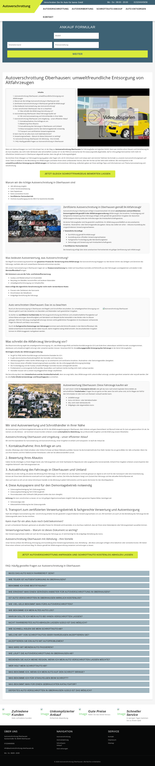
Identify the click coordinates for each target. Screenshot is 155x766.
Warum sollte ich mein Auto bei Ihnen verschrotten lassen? (45, 616)
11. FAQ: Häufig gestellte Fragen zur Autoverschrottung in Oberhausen (38, 141)
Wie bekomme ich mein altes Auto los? (31, 610)
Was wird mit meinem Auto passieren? (31, 647)
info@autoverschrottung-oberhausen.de (19, 748)
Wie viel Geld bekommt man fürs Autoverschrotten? (40, 604)
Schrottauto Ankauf (61, 744)
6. (14, 113)
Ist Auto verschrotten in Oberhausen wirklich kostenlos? (44, 598)
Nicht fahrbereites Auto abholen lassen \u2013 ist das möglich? (47, 623)
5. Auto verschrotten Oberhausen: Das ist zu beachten (32, 109)
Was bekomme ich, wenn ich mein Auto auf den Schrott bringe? (46, 672)
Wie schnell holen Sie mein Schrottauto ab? (35, 629)
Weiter (78, 54)
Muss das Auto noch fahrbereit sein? (31, 573)
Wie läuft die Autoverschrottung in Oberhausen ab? (41, 653)
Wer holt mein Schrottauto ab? (27, 666)
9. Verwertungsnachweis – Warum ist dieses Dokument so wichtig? (37, 136)
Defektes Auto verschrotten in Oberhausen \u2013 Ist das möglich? (50, 690)
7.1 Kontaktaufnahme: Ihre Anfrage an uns (33, 121)
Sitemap (111, 743)
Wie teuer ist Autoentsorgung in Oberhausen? (37, 579)
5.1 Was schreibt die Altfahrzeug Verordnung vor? (35, 111)
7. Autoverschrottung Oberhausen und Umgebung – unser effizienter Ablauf (40, 119)
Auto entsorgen (62, 748)
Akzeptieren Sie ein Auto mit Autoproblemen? (36, 641)
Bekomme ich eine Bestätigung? (27, 586)
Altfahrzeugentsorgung (60, 429)
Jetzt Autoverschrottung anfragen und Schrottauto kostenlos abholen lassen (77, 554)
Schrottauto (37, 480)
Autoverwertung (31, 106)
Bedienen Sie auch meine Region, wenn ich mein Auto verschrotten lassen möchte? (59, 660)
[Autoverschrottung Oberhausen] (4, 2)
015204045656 (140, 2)
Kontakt (111, 736)
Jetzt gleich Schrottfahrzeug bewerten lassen (77, 173)
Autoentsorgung (24, 309)
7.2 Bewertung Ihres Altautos (28, 124)
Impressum (112, 740)
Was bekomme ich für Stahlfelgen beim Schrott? (38, 678)
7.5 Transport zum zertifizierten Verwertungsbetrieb (36, 131)
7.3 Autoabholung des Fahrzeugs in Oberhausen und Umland (40, 126)
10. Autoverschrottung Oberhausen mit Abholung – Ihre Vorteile (36, 139)
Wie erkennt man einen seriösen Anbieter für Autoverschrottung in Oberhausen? (59, 592)
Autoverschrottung (63, 736)
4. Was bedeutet (19, 106)
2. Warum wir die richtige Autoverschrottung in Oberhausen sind (36, 101)
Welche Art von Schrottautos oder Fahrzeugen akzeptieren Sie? (48, 635)
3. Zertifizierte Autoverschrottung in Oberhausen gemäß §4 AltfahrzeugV (39, 103)
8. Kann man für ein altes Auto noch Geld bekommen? (32, 134)
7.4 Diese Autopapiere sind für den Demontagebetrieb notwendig (41, 129)
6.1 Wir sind (22, 116)
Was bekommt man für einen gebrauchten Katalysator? (42, 684)
